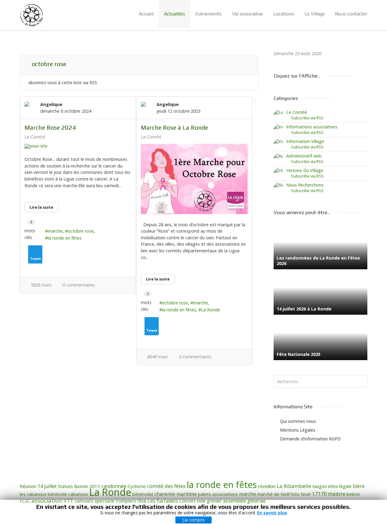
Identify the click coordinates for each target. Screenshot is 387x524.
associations (225, 494)
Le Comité (34, 136)
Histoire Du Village (304, 170)
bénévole (57, 494)
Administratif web (304, 156)
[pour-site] (77, 146)
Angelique (51, 104)
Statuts (65, 486)
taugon (319, 486)
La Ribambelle (294, 486)
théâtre (336, 493)
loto (295, 494)
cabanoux (78, 494)
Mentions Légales (297, 430)
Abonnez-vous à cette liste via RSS (62, 82)
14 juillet (47, 486)
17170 (319, 493)
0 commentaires (79, 285)
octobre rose (81, 231)
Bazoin (81, 486)
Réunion (28, 486)
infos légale (340, 486)
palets (204, 494)
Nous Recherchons (305, 185)
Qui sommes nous (298, 421)
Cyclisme (137, 486)
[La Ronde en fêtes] (32, 15)
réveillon (266, 486)
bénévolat (142, 494)
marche (55, 231)
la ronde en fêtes (65, 238)
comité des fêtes (166, 486)
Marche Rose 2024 (50, 127)
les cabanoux (33, 494)
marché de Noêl (273, 494)
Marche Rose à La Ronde (174, 127)
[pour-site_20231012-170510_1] (194, 179)
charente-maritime (175, 494)
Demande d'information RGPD (310, 439)
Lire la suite (41, 207)
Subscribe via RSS (306, 118)
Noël (306, 494)
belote (353, 494)
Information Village (305, 141)
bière (359, 486)
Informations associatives (311, 127)
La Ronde (210, 310)
